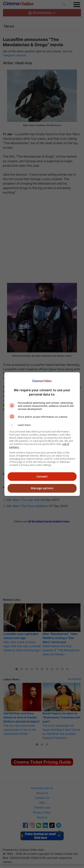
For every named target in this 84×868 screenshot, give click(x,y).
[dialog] (42, 434)
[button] (42, 425)
